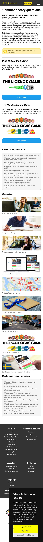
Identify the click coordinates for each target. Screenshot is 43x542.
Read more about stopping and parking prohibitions (21, 51)
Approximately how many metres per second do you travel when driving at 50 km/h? (20, 396)
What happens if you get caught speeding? (17, 393)
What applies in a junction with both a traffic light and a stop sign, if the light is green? (21, 407)
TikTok (32, 466)
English (11, 485)
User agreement (31, 437)
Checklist (11, 442)
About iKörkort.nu (11, 466)
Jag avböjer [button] (26, 531)
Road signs (11, 444)
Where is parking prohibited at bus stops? (17, 171)
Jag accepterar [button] (26, 527)
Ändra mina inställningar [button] (25, 535)
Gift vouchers (11, 454)
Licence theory (11, 439)
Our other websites (11, 471)
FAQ (31, 434)
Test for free (21, 97)
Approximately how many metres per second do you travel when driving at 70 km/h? (20, 389)
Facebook (31, 469)
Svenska (11, 483)
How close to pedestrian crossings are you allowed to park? (21, 167)
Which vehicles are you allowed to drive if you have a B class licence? (21, 400)
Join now (27, 3)
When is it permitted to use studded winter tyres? (19, 413)
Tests (11, 432)
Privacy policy (31, 439)
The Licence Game (11, 434)
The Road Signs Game (11, 437)
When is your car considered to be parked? (17, 180)
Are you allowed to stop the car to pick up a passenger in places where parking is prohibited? (21, 174)
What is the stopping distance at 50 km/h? (17, 411)
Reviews (11, 469)
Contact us (31, 432)
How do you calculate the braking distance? (17, 386)
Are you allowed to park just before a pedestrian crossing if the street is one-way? (19, 163)
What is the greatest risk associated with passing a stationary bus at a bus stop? (20, 159)
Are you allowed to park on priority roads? (17, 182)
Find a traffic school (11, 447)
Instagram (31, 471)
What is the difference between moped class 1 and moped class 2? (20, 382)
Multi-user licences (11, 449)
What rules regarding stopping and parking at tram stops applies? (20, 186)
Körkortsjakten (11, 452)
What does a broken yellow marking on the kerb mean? (21, 155)
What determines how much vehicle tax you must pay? (21, 404)
